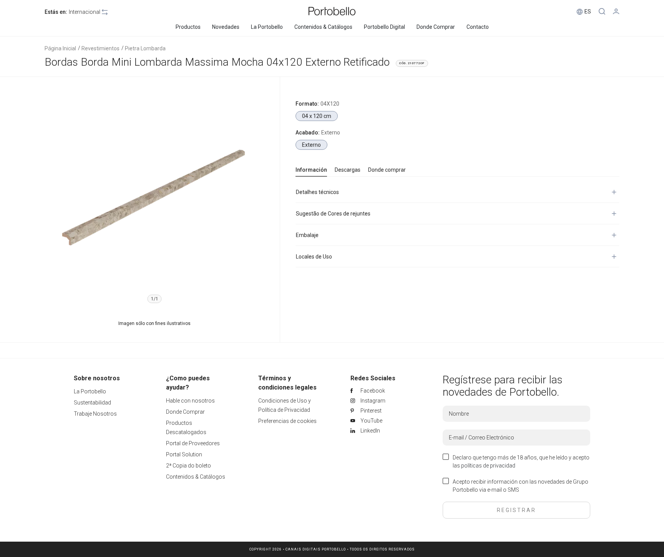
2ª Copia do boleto (188, 466)
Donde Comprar (185, 412)
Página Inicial (60, 48)
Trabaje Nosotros (95, 414)
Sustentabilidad (92, 403)
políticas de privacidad (488, 466)
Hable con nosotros (190, 401)
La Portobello (90, 391)
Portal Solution (184, 454)
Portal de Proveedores (193, 443)
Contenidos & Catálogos (195, 477)
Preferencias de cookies (287, 421)
